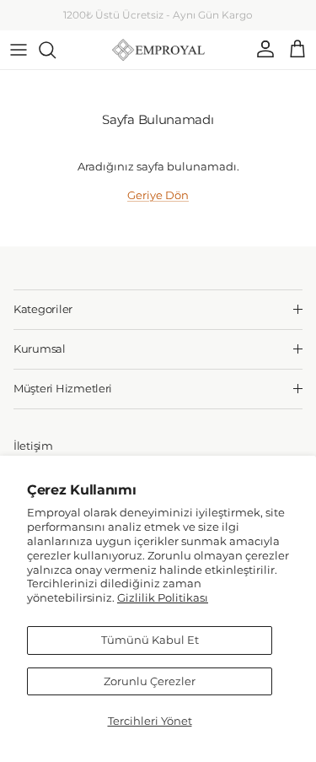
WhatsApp (199, 21)
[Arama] (55, 49)
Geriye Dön (158, 195)
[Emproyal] (158, 50)
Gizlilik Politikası (162, 597)
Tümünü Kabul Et (150, 639)
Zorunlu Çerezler (149, 681)
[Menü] (18, 49)
